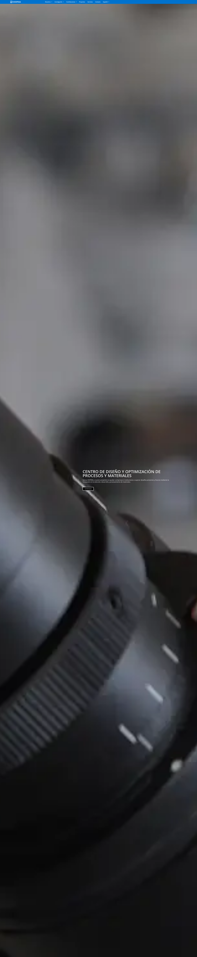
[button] (48, 2)
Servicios (90, 2)
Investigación (58, 2)
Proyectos (82, 2)
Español (105, 2)
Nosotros (48, 2)
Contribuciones (70, 2)
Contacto (98, 2)
